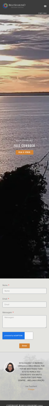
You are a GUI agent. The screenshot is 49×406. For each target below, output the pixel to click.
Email (5, 299)
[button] (45, 6)
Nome (5, 285)
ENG (45, 13)
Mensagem (7, 313)
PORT (40, 13)
